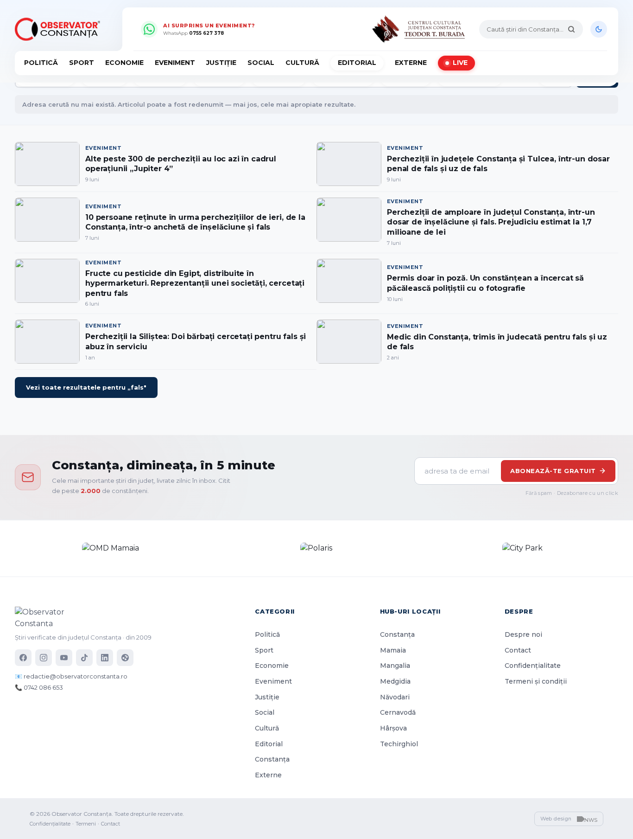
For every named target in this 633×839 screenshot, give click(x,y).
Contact (518, 650)
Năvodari (395, 697)
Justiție (221, 62)
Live (460, 62)
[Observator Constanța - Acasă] (60, 29)
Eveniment (175, 62)
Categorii (275, 611)
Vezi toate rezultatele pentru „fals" (86, 387)
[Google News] (125, 657)
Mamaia (393, 650)
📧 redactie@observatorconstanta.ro (71, 676)
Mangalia (395, 665)
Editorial (357, 62)
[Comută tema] (598, 29)
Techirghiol (399, 744)
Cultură (302, 62)
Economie (124, 62)
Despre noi (523, 634)
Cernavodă (398, 712)
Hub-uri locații (410, 611)
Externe (411, 62)
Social (260, 62)
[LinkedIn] (104, 657)
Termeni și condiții (536, 681)
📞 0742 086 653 (39, 687)
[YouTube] (64, 657)
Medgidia (395, 681)
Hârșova (393, 728)
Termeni (86, 823)
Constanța (272, 759)
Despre (519, 611)
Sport (81, 62)
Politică (41, 62)
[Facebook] (23, 657)
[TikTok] (84, 657)
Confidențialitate (533, 665)
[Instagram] (43, 657)
